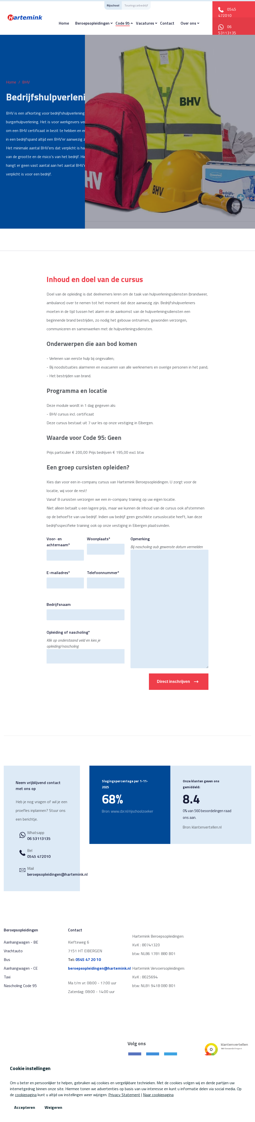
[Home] (25, 17)
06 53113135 (227, 30)
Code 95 (123, 23)
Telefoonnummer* (103, 573)
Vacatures (145, 23)
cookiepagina (26, 1095)
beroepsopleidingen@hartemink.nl (57, 874)
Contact (167, 23)
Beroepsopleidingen (92, 23)
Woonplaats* (98, 539)
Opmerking (140, 539)
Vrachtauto (13, 951)
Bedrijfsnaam (59, 604)
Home (64, 23)
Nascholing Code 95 (20, 986)
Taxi (7, 977)
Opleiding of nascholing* (68, 632)
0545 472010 (227, 12)
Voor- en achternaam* (58, 542)
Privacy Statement (124, 1095)
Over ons (188, 23)
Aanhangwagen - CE (21, 968)
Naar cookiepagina (158, 1095)
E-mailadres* (58, 573)
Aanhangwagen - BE (21, 942)
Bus (7, 959)
